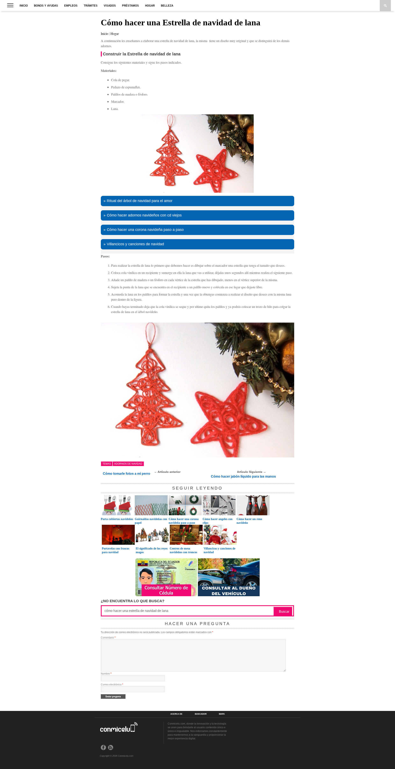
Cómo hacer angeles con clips (217, 521)
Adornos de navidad (128, 463)
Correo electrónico (112, 684)
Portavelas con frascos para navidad (115, 550)
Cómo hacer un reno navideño (249, 521)
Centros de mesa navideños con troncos (183, 550)
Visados (110, 5)
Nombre (106, 673)
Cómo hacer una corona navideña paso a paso (145, 230)
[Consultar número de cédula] (166, 595)
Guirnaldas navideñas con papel (151, 521)
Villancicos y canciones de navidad (135, 244)
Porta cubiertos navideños (117, 519)
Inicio (24, 5)
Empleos (71, 5)
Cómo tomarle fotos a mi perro (126, 473)
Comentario (108, 637)
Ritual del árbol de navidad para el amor (139, 201)
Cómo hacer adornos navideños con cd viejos (144, 215)
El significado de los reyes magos (151, 550)
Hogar (150, 5)
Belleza (167, 5)
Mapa (222, 714)
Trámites (91, 5)
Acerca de (176, 714)
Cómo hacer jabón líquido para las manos (243, 476)
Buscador (201, 714)
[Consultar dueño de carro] (229, 595)
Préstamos (130, 5)
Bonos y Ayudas (46, 5)
